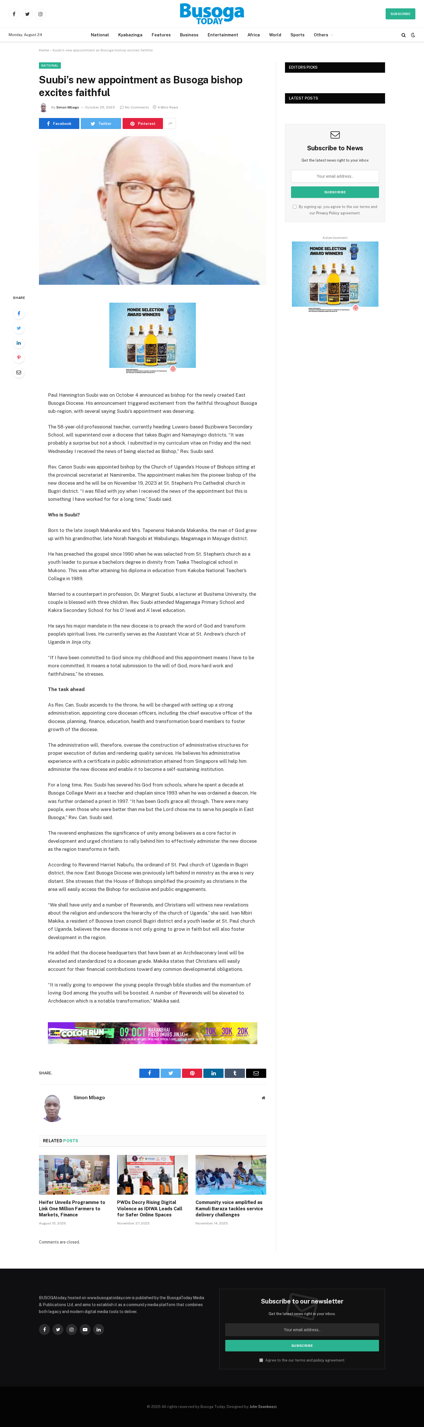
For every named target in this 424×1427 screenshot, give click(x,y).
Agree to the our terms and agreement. (304, 1360)
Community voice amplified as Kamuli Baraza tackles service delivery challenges (229, 1209)
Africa (253, 34)
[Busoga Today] (212, 14)
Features (161, 34)
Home (44, 50)
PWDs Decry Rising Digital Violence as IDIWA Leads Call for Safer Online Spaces (149, 1209)
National (100, 34)
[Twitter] (19, 328)
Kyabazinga (130, 34)
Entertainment (223, 34)
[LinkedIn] (19, 343)
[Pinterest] (19, 357)
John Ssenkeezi (263, 1406)
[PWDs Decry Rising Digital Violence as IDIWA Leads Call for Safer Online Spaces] (152, 1175)
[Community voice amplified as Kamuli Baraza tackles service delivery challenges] (231, 1175)
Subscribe (400, 14)
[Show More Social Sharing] (170, 123)
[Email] (19, 372)
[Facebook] (19, 313)
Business (189, 34)
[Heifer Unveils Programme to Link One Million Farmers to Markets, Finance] (74, 1175)
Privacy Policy (327, 213)
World (275, 34)
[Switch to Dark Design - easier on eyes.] (412, 35)
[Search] (403, 35)
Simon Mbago (67, 107)
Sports (297, 34)
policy (319, 1360)
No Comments (137, 107)
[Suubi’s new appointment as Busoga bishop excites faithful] (152, 210)
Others (321, 34)
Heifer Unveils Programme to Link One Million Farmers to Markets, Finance (72, 1209)
